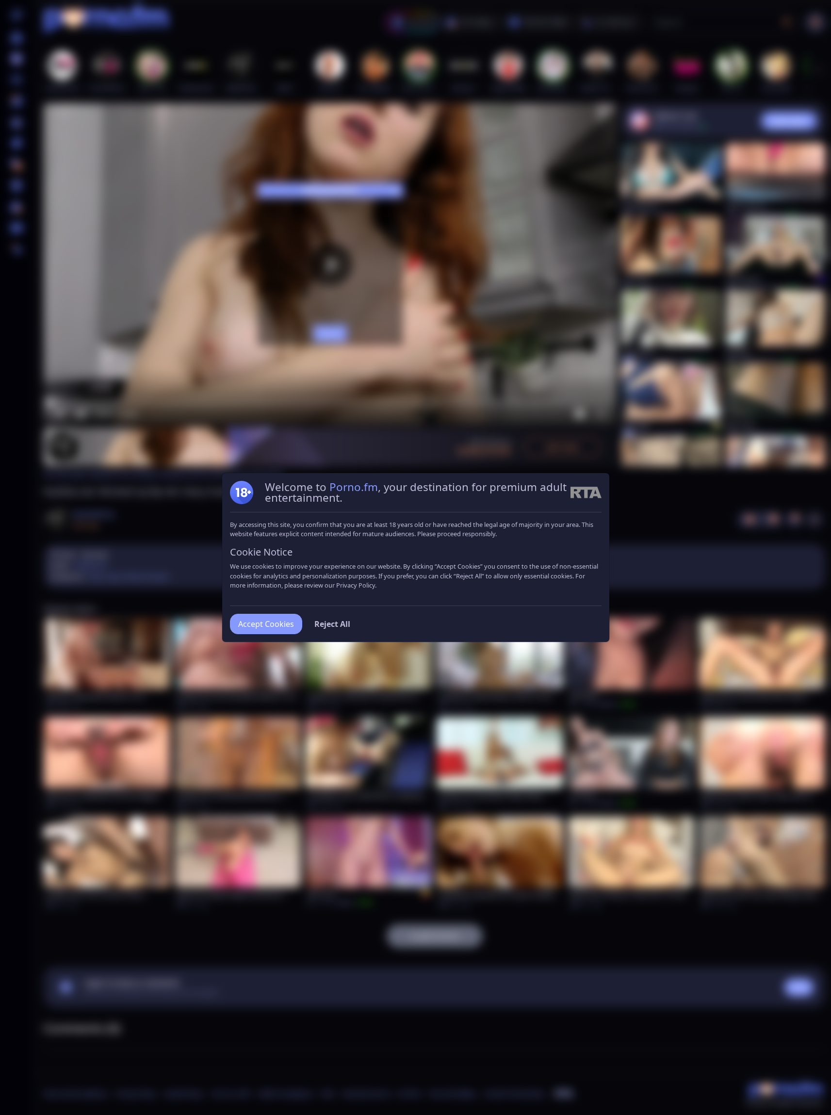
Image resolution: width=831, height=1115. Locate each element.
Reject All (332, 624)
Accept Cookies (266, 624)
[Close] (811, 1055)
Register (739, 1087)
